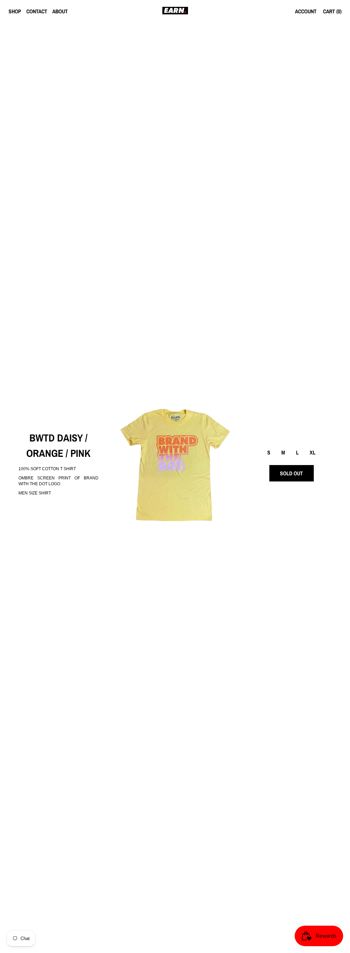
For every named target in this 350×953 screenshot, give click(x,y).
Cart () (332, 11)
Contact (36, 11)
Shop (15, 11)
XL (312, 452)
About (60, 11)
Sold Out (291, 473)
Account (306, 11)
